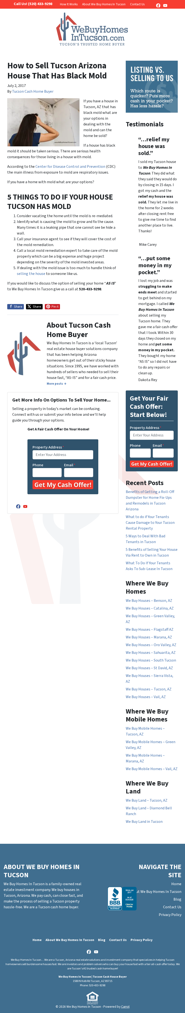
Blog (177, 899)
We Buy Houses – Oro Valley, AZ (151, 645)
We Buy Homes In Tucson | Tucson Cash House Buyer (93, 977)
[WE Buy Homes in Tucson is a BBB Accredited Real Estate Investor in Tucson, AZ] (122, 898)
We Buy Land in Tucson (144, 821)
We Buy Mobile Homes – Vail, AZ (152, 769)
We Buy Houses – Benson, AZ (149, 600)
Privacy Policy (170, 914)
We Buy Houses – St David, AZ (149, 668)
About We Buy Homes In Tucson (104, 4)
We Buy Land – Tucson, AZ (146, 800)
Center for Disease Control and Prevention (70, 166)
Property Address (48, 447)
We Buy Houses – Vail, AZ (146, 697)
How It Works (69, 4)
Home (176, 884)
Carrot (125, 1006)
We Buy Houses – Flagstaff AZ (149, 629)
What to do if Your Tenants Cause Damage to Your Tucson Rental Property (150, 522)
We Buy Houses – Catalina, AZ (150, 608)
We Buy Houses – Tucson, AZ (149, 689)
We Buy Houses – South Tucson (151, 660)
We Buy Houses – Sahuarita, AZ (151, 652)
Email (69, 465)
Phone (38, 465)
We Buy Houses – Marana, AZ (149, 637)
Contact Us (137, 4)
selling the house (31, 273)
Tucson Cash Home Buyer (32, 91)
